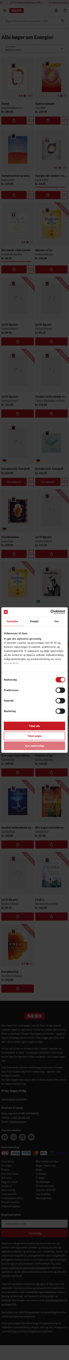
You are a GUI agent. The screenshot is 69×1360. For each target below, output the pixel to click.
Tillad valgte (34, 735)
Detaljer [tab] (34, 621)
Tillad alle (34, 726)
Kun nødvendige (34, 745)
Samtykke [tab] (12, 621)
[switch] (60, 690)
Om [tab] (56, 621)
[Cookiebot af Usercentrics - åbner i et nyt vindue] (50, 612)
